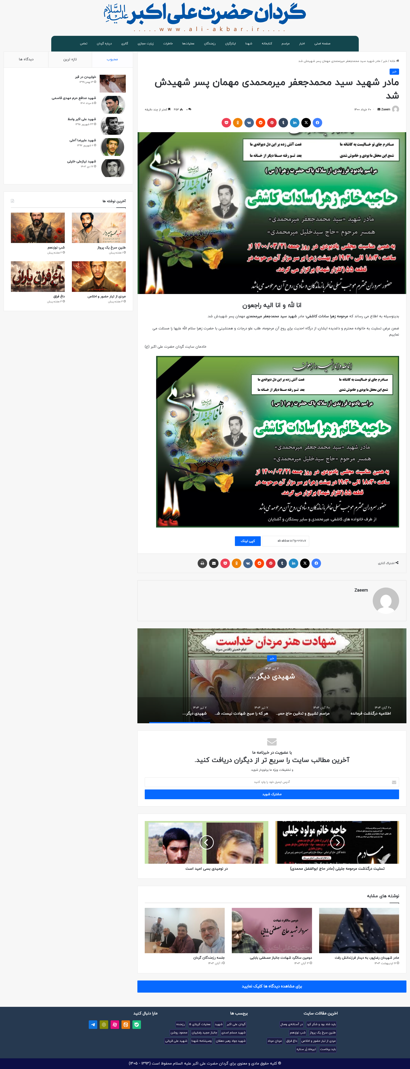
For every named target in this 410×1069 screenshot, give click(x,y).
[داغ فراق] (38, 276)
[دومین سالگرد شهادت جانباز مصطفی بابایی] (272, 930)
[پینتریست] (272, 122)
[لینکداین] (294, 122)
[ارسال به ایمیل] (378, 110)
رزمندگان (210, 44)
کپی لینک (248, 541)
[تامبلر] (283, 122)
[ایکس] (306, 122)
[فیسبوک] (317, 122)
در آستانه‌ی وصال (291, 1024)
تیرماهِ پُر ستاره (306, 1049)
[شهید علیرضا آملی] (113, 147)
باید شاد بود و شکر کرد (321, 1024)
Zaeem (385, 110)
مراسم (286, 44)
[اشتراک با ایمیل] (214, 563)
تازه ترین (70, 59)
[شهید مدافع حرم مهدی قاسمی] (113, 105)
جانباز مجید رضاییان (204, 1033)
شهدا (248, 44)
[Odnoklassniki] (237, 122)
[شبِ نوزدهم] (38, 228)
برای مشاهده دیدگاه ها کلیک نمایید (272, 986)
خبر (385, 61)
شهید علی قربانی (176, 1041)
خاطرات (168, 44)
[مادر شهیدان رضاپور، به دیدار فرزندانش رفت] (359, 930)
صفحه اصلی (322, 44)
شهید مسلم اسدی (233, 1033)
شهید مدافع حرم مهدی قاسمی (74, 98)
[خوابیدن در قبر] (113, 84)
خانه (393, 61)
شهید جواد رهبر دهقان (231, 1041)
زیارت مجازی (146, 44)
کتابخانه (267, 44)
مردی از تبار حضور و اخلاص (107, 296)
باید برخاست (328, 1049)
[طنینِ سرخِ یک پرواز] (99, 228)
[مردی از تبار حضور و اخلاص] (99, 276)
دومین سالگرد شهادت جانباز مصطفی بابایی (281, 958)
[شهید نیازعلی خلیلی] (113, 168)
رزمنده (180, 1024)
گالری (124, 44)
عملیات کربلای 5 (200, 1024)
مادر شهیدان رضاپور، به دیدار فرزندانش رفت (367, 958)
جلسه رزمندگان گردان (209, 958)
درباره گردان (104, 44)
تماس (83, 44)
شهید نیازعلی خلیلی (81, 161)
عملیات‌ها (188, 44)
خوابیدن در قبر (85, 77)
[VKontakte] (249, 122)
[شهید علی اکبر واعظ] (113, 126)
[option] (271, 675)
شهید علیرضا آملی (83, 140)
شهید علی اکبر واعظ (82, 119)
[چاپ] (202, 563)
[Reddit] (260, 122)
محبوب (112, 59)
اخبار (302, 44)
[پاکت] (226, 122)
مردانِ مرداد (275, 1041)
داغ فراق (59, 296)
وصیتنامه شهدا (201, 1041)
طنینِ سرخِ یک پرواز (111, 247)
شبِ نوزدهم (56, 247)
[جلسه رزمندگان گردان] (185, 930)
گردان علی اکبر (236, 1024)
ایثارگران (230, 44)
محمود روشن (179, 1033)
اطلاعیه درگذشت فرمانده (272, 676)
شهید (219, 1024)
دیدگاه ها (26, 59)
